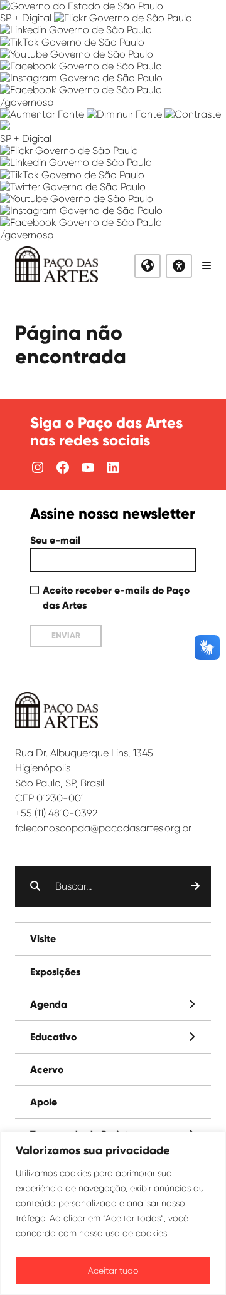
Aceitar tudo (113, 1271)
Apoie (43, 1102)
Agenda (48, 1004)
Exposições (55, 972)
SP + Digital (25, 18)
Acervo (46, 1069)
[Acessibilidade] (179, 266)
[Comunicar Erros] (5, 127)
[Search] (195, 886)
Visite (43, 939)
